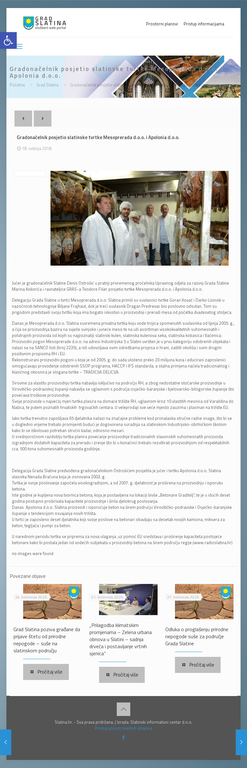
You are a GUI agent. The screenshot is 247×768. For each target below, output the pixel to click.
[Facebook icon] (123, 737)
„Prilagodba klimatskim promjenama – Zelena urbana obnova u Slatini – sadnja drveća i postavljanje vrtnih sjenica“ (120, 639)
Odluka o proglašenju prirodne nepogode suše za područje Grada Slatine (196, 636)
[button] (8, 40)
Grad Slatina (47, 85)
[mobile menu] (19, 46)
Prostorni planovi (162, 24)
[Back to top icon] (123, 709)
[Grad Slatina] (44, 22)
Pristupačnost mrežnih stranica (123, 728)
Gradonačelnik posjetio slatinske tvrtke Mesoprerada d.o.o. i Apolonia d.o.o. (139, 85)
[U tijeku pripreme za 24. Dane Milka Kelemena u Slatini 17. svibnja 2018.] (5, 742)
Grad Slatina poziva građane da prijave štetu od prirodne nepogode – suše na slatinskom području (47, 639)
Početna (17, 85)
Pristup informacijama (204, 24)
